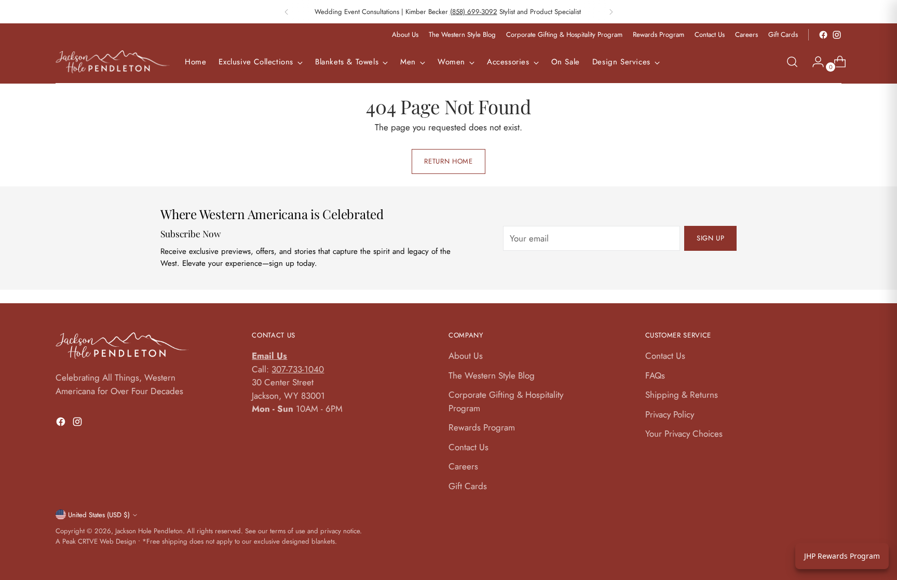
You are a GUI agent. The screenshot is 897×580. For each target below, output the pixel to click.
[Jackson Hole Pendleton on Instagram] (836, 34)
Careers (463, 466)
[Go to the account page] (814, 61)
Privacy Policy (669, 414)
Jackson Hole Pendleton (149, 531)
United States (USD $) (99, 515)
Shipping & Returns (681, 394)
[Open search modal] (792, 61)
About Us (465, 355)
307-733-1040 (297, 369)
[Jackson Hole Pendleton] (113, 61)
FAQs (655, 375)
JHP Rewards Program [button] (842, 556)
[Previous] (286, 11)
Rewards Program (481, 427)
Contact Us (468, 447)
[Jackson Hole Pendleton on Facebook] (823, 34)
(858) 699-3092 (473, 12)
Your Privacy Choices (684, 433)
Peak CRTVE (80, 541)
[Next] (611, 11)
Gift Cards (467, 486)
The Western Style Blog (491, 375)
